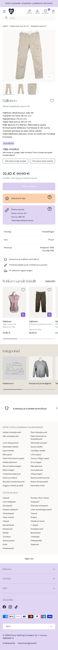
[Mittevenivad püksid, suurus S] (41, 302)
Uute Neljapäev (9, 502)
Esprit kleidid (8, 450)
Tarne (18, 178)
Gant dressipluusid (39, 432)
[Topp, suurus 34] (14, 302)
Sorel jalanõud (37, 470)
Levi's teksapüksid (10, 443)
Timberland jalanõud (12, 474)
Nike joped (7, 454)
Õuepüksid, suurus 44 (38, 26)
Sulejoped (35, 502)
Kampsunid (7, 529)
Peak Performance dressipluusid (39, 437)
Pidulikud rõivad (37, 521)
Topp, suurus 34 (9, 324)
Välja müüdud (29, 186)
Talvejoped (7, 505)
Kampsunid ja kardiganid (40, 383)
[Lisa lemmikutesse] (52, 100)
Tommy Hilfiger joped (40, 458)
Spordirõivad (8, 525)
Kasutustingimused (27, 643)
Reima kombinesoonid (40, 478)
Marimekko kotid (38, 485)
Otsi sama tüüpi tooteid (42, 161)
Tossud (34, 513)
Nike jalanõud (36, 466)
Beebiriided (35, 533)
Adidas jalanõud (10, 462)
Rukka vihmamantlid (39, 481)
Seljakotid (35, 544)
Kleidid (5, 533)
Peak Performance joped (13, 458)
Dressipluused (37, 529)
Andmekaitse (9, 643)
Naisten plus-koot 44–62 (19, 26)
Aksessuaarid (8, 540)
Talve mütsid (8, 517)
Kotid (5, 544)
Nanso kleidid (36, 447)
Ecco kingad (36, 462)
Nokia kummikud (10, 478)
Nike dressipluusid (10, 436)
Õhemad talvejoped (39, 505)
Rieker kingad (8, 470)
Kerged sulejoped (10, 509)
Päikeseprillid (36, 540)
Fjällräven (9, 100)
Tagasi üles (29, 559)
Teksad (6, 521)
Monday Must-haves (40, 498)
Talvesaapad (8, 513)
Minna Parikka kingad (12, 466)
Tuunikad (7, 536)
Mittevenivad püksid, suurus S (40, 325)
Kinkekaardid (8, 548)
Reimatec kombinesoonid (13, 481)
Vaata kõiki (50, 281)
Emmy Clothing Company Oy (23, 635)
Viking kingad (36, 474)
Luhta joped (36, 454)
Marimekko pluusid (39, 443)
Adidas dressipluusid (12, 432)
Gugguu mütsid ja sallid (13, 485)
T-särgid (34, 525)
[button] (53, 11)
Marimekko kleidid (10, 447)
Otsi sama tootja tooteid (15, 161)
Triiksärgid (35, 536)
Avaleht (5, 26)
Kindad (34, 517)
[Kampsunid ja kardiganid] (41, 368)
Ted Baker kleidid (38, 450)
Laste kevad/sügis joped (41, 509)
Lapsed (6, 498)
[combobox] (29, 18)
